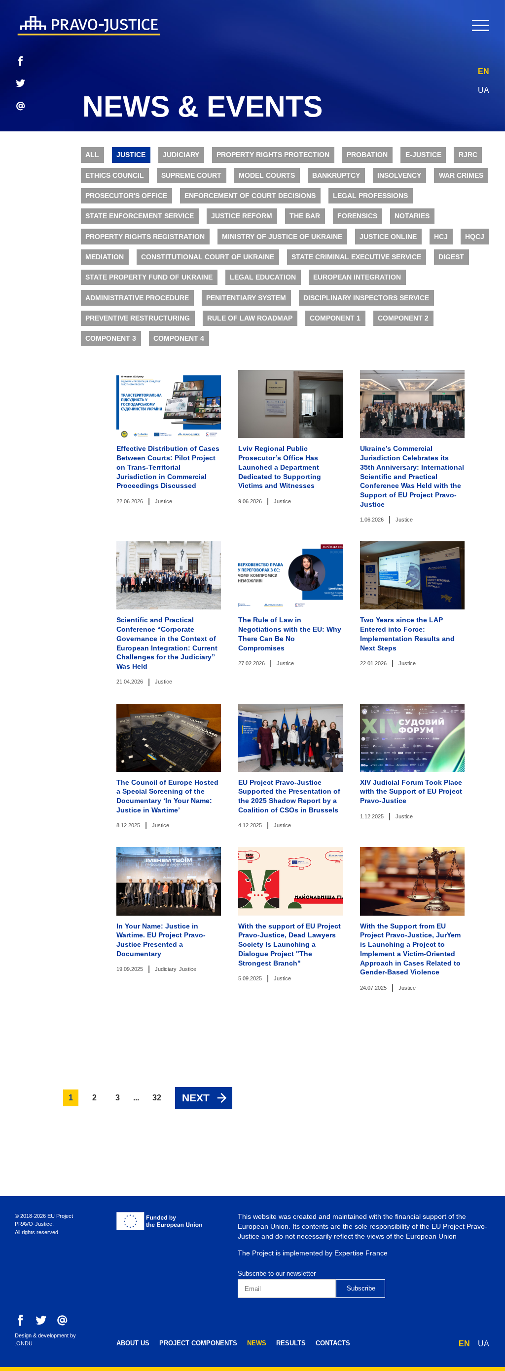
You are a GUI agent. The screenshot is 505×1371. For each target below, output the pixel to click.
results (291, 1343)
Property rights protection (272, 155)
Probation (367, 155)
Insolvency (399, 175)
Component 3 (110, 338)
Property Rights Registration (145, 237)
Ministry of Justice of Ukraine (282, 237)
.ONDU (24, 1343)
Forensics (357, 216)
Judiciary (181, 155)
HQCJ (474, 237)
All (92, 155)
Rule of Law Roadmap (249, 318)
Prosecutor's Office (126, 196)
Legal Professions (370, 196)
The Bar (304, 216)
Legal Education (263, 277)
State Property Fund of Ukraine (149, 277)
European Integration (357, 277)
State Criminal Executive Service (356, 257)
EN (483, 71)
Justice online (388, 237)
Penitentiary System (246, 298)
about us (132, 1343)
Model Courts (267, 175)
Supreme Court (191, 175)
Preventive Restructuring (137, 318)
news (256, 1343)
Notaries (412, 216)
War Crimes (461, 175)
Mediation (104, 257)
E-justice (423, 155)
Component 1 (335, 318)
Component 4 (178, 338)
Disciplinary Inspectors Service (366, 298)
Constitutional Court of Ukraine (207, 257)
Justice (130, 155)
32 (156, 1097)
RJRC (468, 155)
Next (196, 1097)
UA (483, 90)
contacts (333, 1343)
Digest (451, 257)
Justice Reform (241, 216)
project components (198, 1343)
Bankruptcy (336, 175)
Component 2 (403, 318)
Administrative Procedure (137, 298)
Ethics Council (114, 175)
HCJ (441, 237)
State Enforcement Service (139, 216)
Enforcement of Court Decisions (250, 196)
